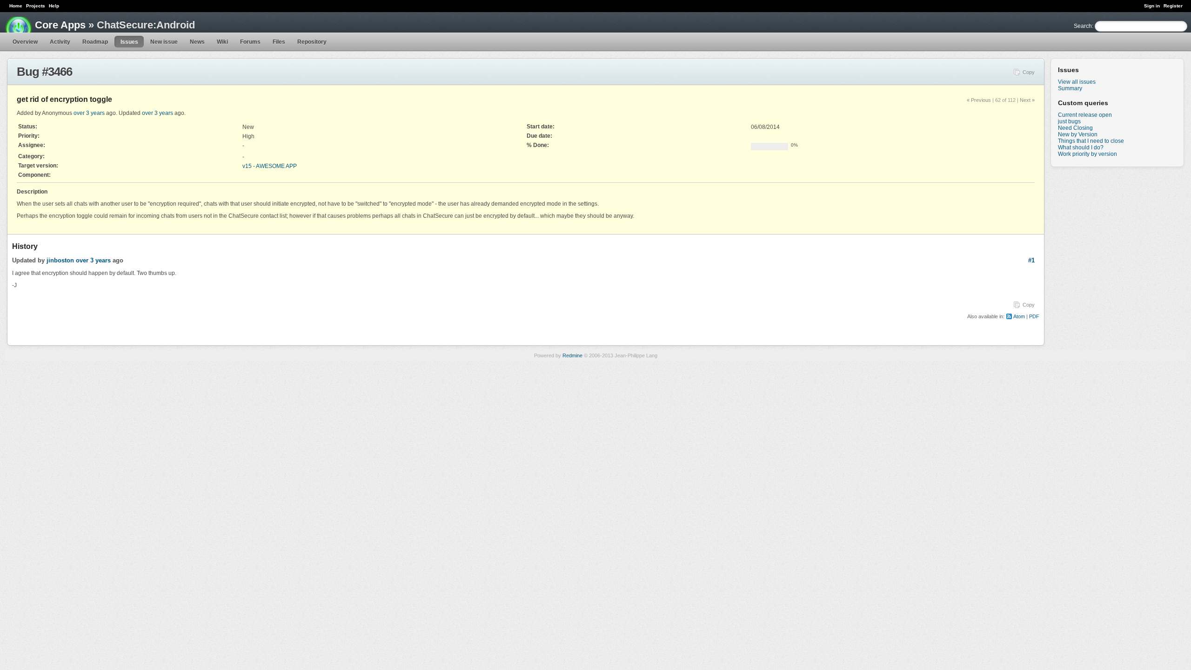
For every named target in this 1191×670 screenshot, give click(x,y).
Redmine (572, 355)
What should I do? (1081, 147)
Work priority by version (1087, 154)
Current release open (1085, 115)
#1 (1031, 260)
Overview (25, 42)
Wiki (222, 42)
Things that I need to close (1091, 141)
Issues (129, 42)
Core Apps (60, 25)
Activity (60, 42)
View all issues (1077, 82)
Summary (1070, 88)
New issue (164, 42)
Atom (1019, 316)
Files (279, 42)
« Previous (979, 100)
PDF (1034, 316)
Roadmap (95, 42)
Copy (1029, 72)
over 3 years (89, 113)
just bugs (1069, 121)
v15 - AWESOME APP (269, 166)
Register (1173, 5)
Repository (312, 42)
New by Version (1077, 134)
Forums (250, 42)
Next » (1027, 100)
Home (15, 5)
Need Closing (1075, 128)
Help (54, 5)
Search (1083, 26)
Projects (35, 5)
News (197, 42)
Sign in (1152, 5)
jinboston (60, 260)
